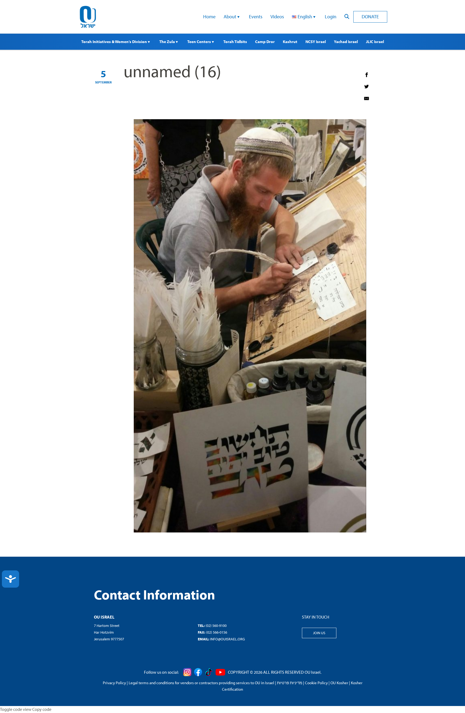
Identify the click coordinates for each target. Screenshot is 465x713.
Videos (277, 16)
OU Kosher (339, 682)
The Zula (167, 41)
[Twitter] (366, 86)
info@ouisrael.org (227, 639)
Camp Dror (265, 41)
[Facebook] (366, 74)
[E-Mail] (366, 98)
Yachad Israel (346, 41)
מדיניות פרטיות (289, 682)
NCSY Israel (315, 41)
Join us (319, 632)
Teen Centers (199, 41)
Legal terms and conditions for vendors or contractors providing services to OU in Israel (201, 682)
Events (255, 16)
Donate (370, 16)
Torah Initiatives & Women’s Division (114, 41)
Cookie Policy (316, 682)
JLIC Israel (375, 41)
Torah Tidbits (235, 41)
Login (330, 16)
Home (209, 16)
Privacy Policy (114, 682)
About (230, 16)
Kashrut (290, 41)
